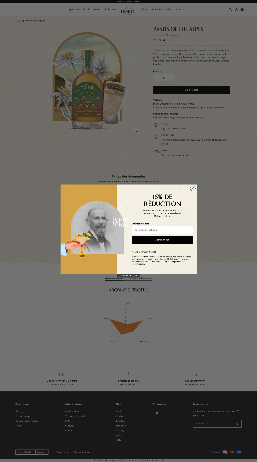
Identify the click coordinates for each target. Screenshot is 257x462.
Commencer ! (162, 239)
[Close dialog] (192, 188)
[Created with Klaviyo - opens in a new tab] (128, 275)
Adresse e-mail (140, 223)
